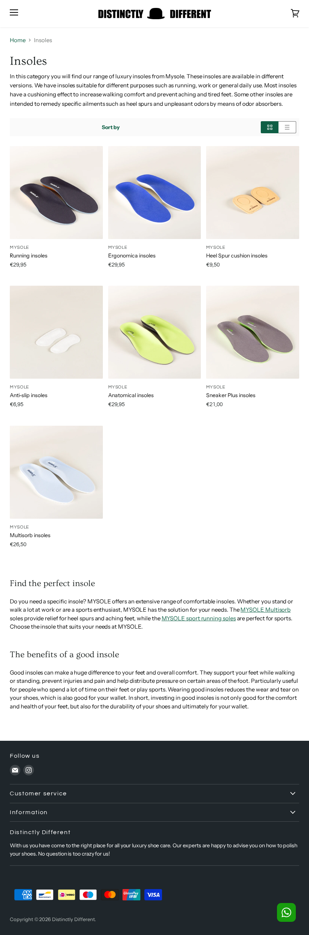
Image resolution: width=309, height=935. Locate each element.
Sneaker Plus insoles (230, 395)
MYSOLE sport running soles (199, 618)
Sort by (111, 127)
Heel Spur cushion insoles (237, 255)
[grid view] (269, 127)
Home (18, 40)
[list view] (287, 127)
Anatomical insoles (131, 395)
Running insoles (28, 255)
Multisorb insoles (30, 535)
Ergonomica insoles (132, 255)
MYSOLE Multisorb (265, 609)
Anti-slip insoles (28, 395)
